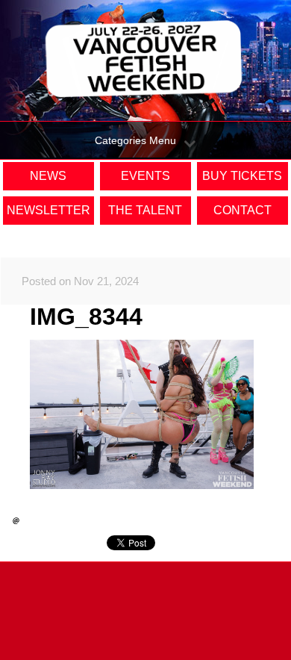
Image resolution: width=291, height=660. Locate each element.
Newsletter (48, 210)
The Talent (145, 210)
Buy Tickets (242, 175)
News (48, 175)
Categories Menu (135, 140)
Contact (242, 210)
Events (145, 175)
